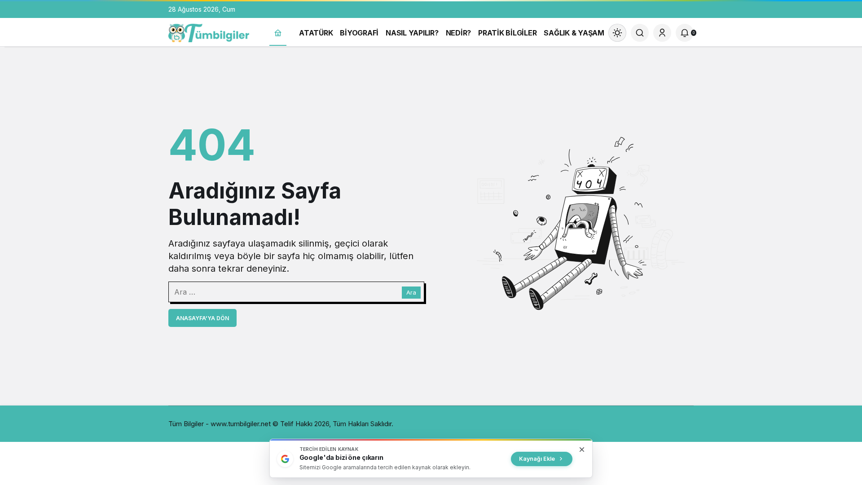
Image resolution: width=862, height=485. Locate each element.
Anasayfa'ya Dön (202, 318)
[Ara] (640, 33)
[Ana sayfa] (278, 33)
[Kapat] (582, 449)
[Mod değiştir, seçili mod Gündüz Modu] (617, 33)
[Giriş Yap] (662, 33)
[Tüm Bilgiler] (208, 31)
